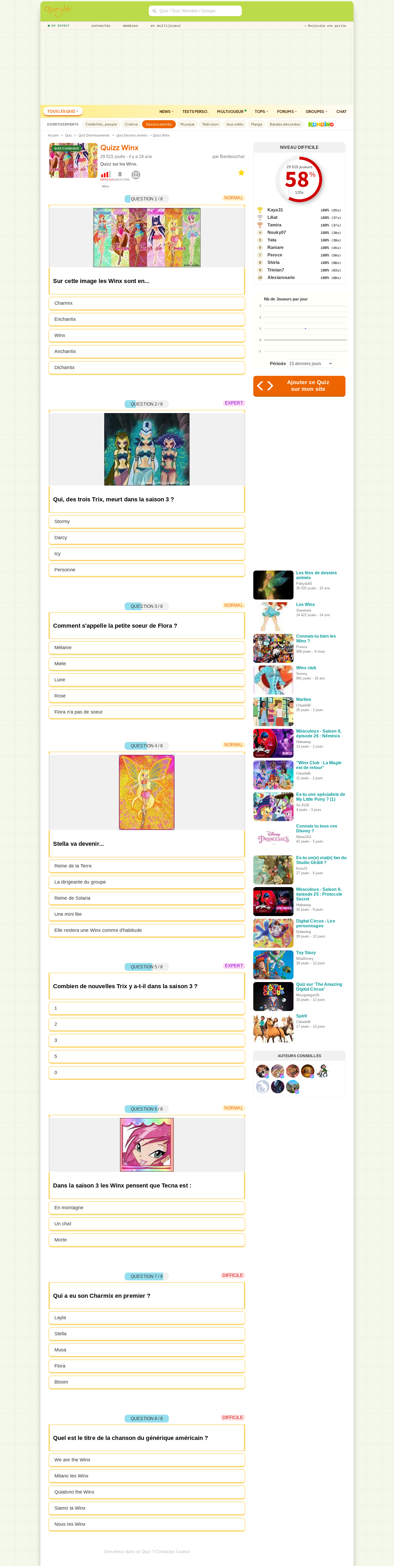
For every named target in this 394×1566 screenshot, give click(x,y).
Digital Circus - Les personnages (315, 923)
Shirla (273, 262)
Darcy (60, 537)
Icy (57, 553)
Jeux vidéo (235, 124)
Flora (60, 1366)
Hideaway (303, 742)
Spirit (301, 1016)
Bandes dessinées (285, 124)
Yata (271, 240)
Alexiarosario (281, 277)
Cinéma (131, 124)
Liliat (272, 217)
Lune (59, 679)
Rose (60, 696)
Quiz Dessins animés (132, 135)
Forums (285, 111)
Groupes (315, 111)
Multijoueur (230, 111)
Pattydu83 (304, 584)
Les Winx (305, 604)
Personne (64, 569)
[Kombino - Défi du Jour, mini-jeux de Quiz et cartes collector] (319, 124)
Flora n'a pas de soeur (78, 712)
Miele (60, 663)
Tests (196, 111)
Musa (60, 1349)
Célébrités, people (101, 124)
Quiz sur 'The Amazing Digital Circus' (319, 986)
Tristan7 (275, 270)
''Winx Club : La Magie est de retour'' (318, 765)
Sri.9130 (302, 805)
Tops (260, 111)
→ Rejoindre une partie (325, 26)
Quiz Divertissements (94, 135)
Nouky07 (276, 232)
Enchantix (65, 319)
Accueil (53, 135)
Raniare (275, 247)
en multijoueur (164, 25)
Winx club (306, 668)
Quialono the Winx (74, 1492)
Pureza (301, 647)
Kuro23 (301, 868)
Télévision (210, 124)
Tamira (274, 225)
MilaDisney (305, 959)
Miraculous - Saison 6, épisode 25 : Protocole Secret (319, 894)
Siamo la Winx (70, 1508)
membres (129, 25)
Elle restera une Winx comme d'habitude (98, 930)
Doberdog (303, 932)
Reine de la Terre (73, 866)
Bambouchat (232, 156)
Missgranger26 (307, 995)
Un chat (62, 1223)
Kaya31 (275, 210)
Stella (60, 1333)
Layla (60, 1317)
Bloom (61, 1382)
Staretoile (303, 610)
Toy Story (306, 952)
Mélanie (63, 647)
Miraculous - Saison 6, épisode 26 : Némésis (318, 733)
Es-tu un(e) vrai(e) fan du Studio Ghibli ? (321, 860)
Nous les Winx (70, 1524)
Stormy (62, 521)
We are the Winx (72, 1459)
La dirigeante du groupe (80, 882)
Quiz (68, 135)
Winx (105, 186)
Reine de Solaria (72, 898)
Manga (256, 124)
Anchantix (65, 351)
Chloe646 (303, 705)
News (165, 111)
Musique (187, 124)
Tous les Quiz (61, 111)
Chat (341, 111)
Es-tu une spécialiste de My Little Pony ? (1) (320, 797)
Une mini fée (68, 914)
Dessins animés (159, 124)
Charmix (63, 303)
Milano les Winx (71, 1476)
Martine (303, 699)
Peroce (274, 255)
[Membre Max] (267, 1076)
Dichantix (64, 367)
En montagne (68, 1207)
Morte (60, 1239)
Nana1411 (304, 837)
